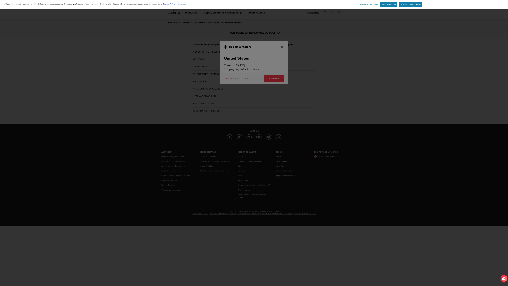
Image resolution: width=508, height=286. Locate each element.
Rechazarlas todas (389, 4)
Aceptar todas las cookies (411, 4)
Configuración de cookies (368, 4)
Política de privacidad (178, 4)
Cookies (166, 4)
